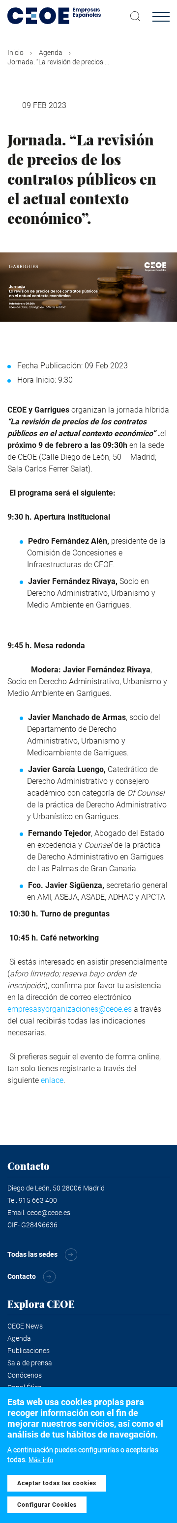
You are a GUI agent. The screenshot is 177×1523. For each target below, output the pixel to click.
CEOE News (25, 1326)
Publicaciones (28, 1351)
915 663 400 (38, 1200)
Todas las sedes (32, 1254)
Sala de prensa (29, 1363)
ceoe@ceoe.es (48, 1213)
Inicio (15, 52)
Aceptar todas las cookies (56, 1483)
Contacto (21, 1276)
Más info (41, 1460)
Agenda (50, 52)
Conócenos (24, 1375)
